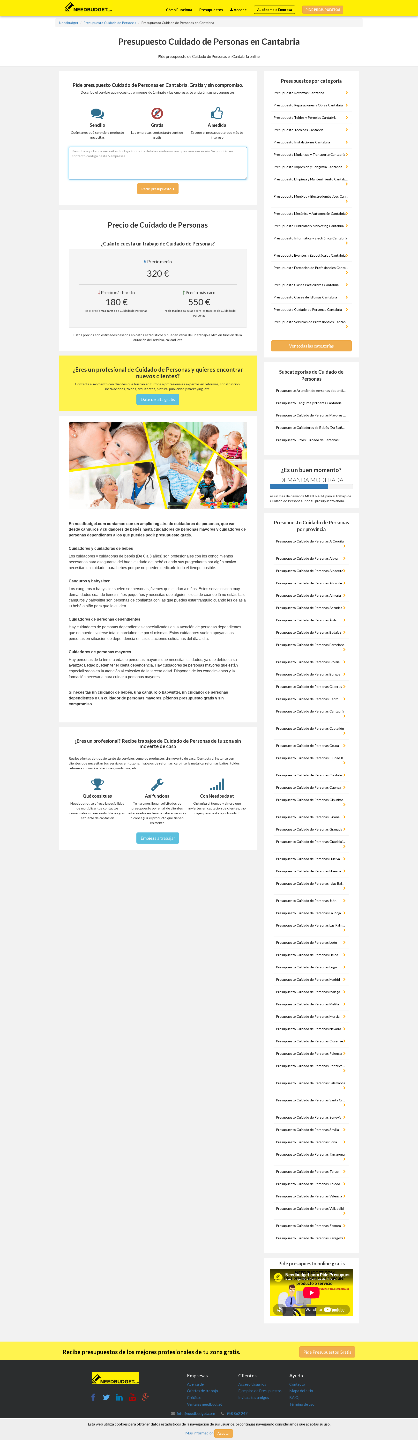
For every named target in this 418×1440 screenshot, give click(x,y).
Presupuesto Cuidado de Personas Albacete (309, 571)
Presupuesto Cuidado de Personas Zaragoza (309, 1238)
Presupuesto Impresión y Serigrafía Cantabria (308, 167)
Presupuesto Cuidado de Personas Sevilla (307, 1130)
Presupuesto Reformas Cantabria (299, 93)
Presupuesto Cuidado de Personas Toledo (308, 1184)
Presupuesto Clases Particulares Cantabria (306, 285)
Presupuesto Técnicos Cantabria (298, 130)
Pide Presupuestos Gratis (327, 1352)
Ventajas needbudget (204, 1404)
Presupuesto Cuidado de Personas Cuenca (308, 787)
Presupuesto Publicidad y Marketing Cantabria (309, 226)
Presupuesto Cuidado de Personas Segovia (308, 1117)
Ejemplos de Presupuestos (260, 1390)
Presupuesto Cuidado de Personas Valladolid (310, 1208)
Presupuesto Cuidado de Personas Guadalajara (311, 841)
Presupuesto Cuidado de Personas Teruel (307, 1171)
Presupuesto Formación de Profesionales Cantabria (312, 268)
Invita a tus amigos (253, 1397)
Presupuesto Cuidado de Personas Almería (308, 595)
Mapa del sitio (301, 1390)
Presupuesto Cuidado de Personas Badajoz (308, 632)
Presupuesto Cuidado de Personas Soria (306, 1142)
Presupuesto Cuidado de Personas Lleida (307, 955)
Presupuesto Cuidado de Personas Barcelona (310, 645)
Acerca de (195, 1384)
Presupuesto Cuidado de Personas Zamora (308, 1226)
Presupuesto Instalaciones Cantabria (302, 142)
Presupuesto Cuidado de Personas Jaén (306, 900)
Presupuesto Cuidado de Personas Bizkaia (308, 662)
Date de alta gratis (158, 399)
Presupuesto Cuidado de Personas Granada (309, 829)
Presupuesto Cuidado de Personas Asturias (309, 608)
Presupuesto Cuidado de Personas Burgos (308, 674)
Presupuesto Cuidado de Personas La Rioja (308, 913)
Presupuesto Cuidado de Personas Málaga (308, 992)
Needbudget (68, 23)
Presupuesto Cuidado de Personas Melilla (307, 1004)
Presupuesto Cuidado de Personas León (306, 942)
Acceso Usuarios (252, 1384)
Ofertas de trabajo (202, 1390)
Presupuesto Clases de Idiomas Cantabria (305, 297)
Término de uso (301, 1404)
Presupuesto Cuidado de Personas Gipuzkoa (309, 800)
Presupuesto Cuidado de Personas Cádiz (307, 699)
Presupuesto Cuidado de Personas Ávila (306, 620)
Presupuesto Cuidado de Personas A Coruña (310, 541)
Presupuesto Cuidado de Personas (109, 23)
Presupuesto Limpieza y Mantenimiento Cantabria (311, 179)
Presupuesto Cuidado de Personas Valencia (309, 1196)
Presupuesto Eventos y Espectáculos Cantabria (310, 255)
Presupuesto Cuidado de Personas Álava (307, 558)
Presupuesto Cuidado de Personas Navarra (308, 1029)
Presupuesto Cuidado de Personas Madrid (308, 979)
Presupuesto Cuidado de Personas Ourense (309, 1041)
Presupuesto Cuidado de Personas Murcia (308, 1016)
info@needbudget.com (196, 1413)
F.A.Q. (294, 1397)
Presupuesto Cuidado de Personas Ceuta (307, 745)
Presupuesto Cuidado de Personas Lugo (306, 967)
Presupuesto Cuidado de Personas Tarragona (310, 1154)
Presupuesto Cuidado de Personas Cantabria (308, 309)
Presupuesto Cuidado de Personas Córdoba (309, 775)
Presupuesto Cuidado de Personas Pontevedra (311, 1066)
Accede (240, 9)
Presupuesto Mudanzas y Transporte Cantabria (309, 154)
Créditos (194, 1397)
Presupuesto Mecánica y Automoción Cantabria (310, 213)
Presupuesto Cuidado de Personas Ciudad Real (311, 758)
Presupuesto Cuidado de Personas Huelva (308, 859)
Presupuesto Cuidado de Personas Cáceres (309, 686)
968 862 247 (236, 1413)
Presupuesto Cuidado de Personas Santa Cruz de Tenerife (312, 1100)
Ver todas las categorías (311, 346)
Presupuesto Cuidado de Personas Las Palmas (311, 925)
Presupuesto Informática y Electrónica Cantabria (310, 238)
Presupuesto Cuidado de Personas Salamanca (310, 1083)
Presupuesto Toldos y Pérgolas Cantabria (305, 117)
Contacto (297, 1384)
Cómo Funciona (179, 9)
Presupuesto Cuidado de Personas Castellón (310, 728)
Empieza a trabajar (158, 838)
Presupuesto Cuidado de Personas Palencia (309, 1053)
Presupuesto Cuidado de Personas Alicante (309, 583)
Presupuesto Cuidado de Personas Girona (308, 817)
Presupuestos (211, 9)
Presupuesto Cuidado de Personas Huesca (308, 871)
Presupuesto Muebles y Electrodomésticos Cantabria (312, 196)
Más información (199, 1433)
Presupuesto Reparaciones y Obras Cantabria (308, 105)
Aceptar (223, 1433)
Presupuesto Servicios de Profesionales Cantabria (311, 322)
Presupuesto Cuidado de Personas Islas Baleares (312, 883)
